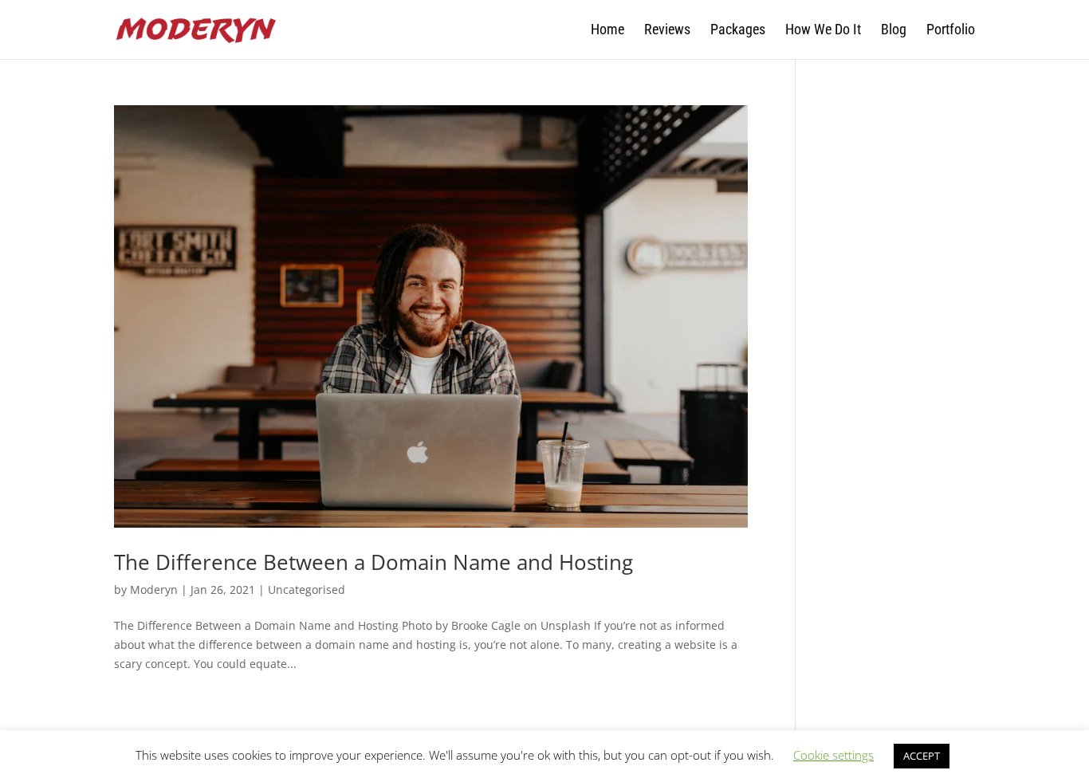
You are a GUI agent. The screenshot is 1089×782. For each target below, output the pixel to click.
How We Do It (823, 30)
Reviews (667, 30)
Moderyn (154, 589)
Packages (737, 30)
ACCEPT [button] (921, 756)
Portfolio (950, 30)
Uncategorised (306, 589)
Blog (893, 30)
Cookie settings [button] (833, 755)
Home (607, 30)
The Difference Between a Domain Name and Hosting (373, 562)
